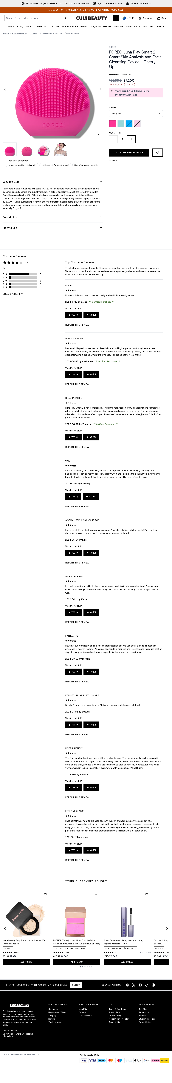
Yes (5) (74, 437)
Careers (82, 1012)
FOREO (33, 33)
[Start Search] (66, 18)
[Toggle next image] (100, 89)
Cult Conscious (85, 1015)
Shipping (52, 1015)
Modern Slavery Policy (119, 1019)
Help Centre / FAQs (57, 1012)
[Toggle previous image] (5, 89)
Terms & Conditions (117, 1009)
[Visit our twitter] (133, 985)
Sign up (76, 985)
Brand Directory (19, 33)
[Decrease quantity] (113, 139)
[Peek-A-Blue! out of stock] (129, 123)
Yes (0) (74, 315)
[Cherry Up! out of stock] (112, 123)
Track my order (55, 1022)
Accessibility (114, 1022)
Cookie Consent (10, 1031)
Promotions (144, 1012)
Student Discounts (147, 1019)
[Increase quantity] (131, 139)
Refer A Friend (145, 1022)
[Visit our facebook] (127, 985)
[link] (145, 18)
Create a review (13, 293)
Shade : (113, 107)
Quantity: (115, 133)
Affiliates (143, 1015)
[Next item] (167, 928)
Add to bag (26, 962)
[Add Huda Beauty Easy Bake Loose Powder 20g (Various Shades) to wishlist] (45, 894)
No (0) (93, 315)
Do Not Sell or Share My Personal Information (18, 1035)
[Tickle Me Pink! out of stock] (137, 123)
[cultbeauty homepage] (92, 18)
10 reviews (127, 74)
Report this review (77, 324)
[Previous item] (5, 928)
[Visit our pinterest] (153, 985)
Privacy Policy (115, 1012)
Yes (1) (74, 496)
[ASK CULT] (116, 18)
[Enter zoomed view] (97, 133)
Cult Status (143, 1009)
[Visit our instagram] (140, 985)
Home (6, 33)
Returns (51, 1019)
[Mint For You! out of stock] (120, 123)
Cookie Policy (115, 1015)
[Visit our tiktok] (146, 985)
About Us (83, 1009)
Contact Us (53, 1009)
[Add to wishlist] (157, 152)
